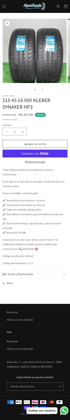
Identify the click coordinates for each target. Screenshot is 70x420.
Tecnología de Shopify (42, 414)
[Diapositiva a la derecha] (42, 89)
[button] (4, 6)
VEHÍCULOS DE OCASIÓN (20, 319)
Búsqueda (12, 312)
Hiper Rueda (29, 414)
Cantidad (7, 125)
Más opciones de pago (35, 161)
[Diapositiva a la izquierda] (27, 89)
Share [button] (9, 283)
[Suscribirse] (59, 387)
